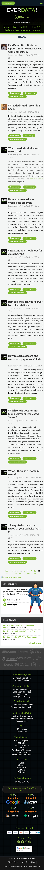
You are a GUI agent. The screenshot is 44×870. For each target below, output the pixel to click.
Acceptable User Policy (13, 867)
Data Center (22, 731)
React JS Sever (22, 721)
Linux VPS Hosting (22, 752)
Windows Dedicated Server (22, 719)
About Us (22, 765)
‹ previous (14, 571)
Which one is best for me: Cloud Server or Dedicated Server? (23, 414)
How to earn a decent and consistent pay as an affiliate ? (24, 359)
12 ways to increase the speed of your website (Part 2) (24, 529)
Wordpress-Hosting (21, 696)
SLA (25, 867)
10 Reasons (22, 729)
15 (20, 574)
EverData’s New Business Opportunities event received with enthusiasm (25, 49)
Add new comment (17, 97)
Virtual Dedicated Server (21, 755)
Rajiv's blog (29, 136)
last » (36, 574)
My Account (8, 3)
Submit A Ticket (13, 600)
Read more (15, 93)
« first (6, 571)
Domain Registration (22, 678)
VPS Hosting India (21, 741)
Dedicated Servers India (22, 716)
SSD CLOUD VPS (22, 745)
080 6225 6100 (22, 782)
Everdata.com (29, 858)
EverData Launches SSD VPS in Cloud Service (20, 637)
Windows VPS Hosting (21, 750)
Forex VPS (21, 748)
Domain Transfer (22, 680)
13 (11, 574)
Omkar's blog (30, 93)
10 (35, 571)
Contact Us (22, 767)
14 (16, 574)
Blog (22, 763)
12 (7, 574)
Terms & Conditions (28, 862)
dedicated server (36, 179)
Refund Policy (34, 867)
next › (29, 574)
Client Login (12, 605)
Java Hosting (21, 694)
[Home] (22, 9)
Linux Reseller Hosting (21, 689)
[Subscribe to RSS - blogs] (11, 577)
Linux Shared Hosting (22, 692)
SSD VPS (21, 743)
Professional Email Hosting (22, 707)
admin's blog (29, 187)
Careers (22, 770)
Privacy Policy (13, 862)
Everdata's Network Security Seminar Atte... (20, 631)
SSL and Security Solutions (22, 705)
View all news (34, 643)
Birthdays (22, 772)
